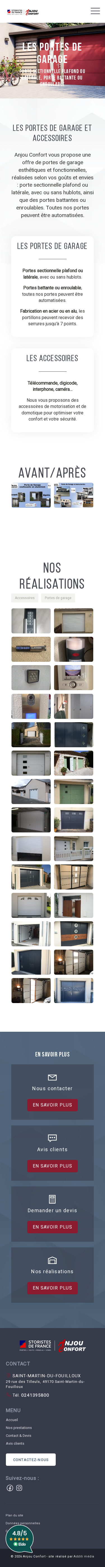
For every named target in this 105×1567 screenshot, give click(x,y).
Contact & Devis (18, 1435)
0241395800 (34, 1395)
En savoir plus (52, 1105)
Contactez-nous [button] (31, 1460)
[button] (32, 496)
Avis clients (15, 1443)
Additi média (84, 1556)
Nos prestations (19, 1428)
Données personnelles (23, 1523)
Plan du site (14, 1515)
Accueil (12, 1420)
